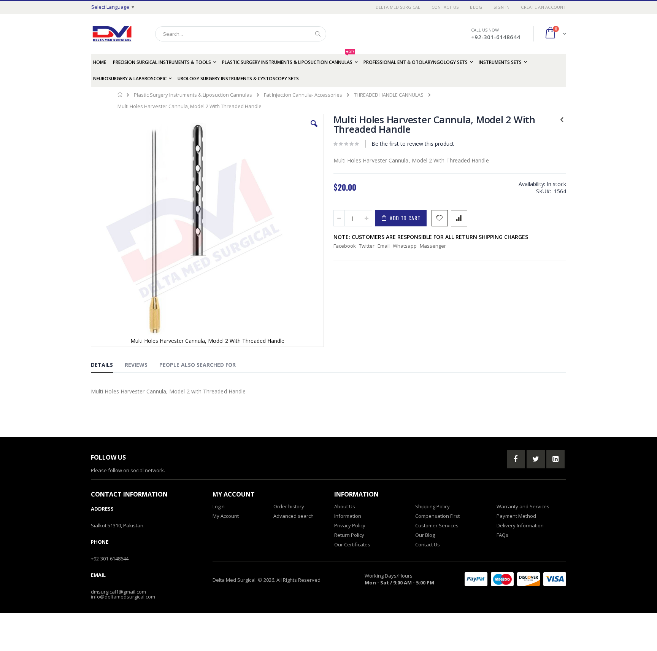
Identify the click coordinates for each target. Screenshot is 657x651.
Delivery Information (520, 525)
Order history (288, 506)
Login (219, 506)
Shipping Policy (432, 506)
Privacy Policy (349, 525)
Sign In (501, 7)
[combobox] (240, 33)
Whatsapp (405, 245)
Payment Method (516, 516)
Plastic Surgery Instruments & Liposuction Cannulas (193, 94)
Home (120, 94)
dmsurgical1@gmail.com (118, 591)
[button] (314, 129)
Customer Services (437, 525)
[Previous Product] (562, 119)
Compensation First (437, 516)
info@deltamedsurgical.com (123, 596)
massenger (433, 245)
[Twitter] (536, 459)
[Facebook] (516, 459)
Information (347, 516)
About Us (344, 506)
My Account (226, 516)
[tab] (107, 366)
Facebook (344, 245)
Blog (476, 7)
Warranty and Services (523, 506)
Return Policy (349, 535)
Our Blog (425, 535)
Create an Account (543, 7)
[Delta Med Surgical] (112, 33)
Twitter (367, 245)
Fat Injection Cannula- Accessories (303, 94)
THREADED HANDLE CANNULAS (389, 94)
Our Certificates (352, 544)
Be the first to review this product (412, 143)
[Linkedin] (555, 459)
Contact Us (445, 7)
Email (384, 245)
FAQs (502, 535)
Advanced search (293, 516)
